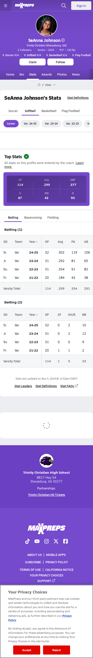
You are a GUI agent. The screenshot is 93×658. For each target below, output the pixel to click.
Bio (21, 74)
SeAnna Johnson (44, 40)
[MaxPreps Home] (24, 5)
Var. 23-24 (51, 123)
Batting (13, 217)
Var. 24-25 (30, 123)
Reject (56, 650)
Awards (47, 74)
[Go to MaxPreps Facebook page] (65, 542)
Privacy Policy (56, 562)
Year (32, 241)
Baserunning (33, 217)
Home (10, 74)
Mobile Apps (56, 554)
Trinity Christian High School (46, 472)
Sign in (81, 5)
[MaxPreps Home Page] (39, 84)
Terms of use (30, 569)
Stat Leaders (23, 386)
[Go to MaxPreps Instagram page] (46, 542)
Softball (30, 111)
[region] (46, 621)
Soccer (13, 111)
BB (84, 314)
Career (11, 123)
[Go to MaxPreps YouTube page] (37, 542)
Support (44, 581)
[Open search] (63, 5)
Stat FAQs (67, 386)
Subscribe (33, 562)
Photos (62, 74)
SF (59, 314)
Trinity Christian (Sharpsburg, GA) (47, 45)
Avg (60, 241)
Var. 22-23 (72, 123)
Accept (26, 650)
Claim (33, 62)
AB (86, 241)
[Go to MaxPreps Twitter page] (56, 542)
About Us (34, 554)
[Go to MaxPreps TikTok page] (27, 542)
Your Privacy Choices (46, 575)
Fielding (53, 217)
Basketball (49, 111)
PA (73, 241)
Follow (60, 62)
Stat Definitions (78, 97)
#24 (11, 55)
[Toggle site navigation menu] (5, 5)
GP (47, 241)
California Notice (59, 569)
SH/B (71, 314)
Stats (32, 74)
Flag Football (71, 111)
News (76, 74)
